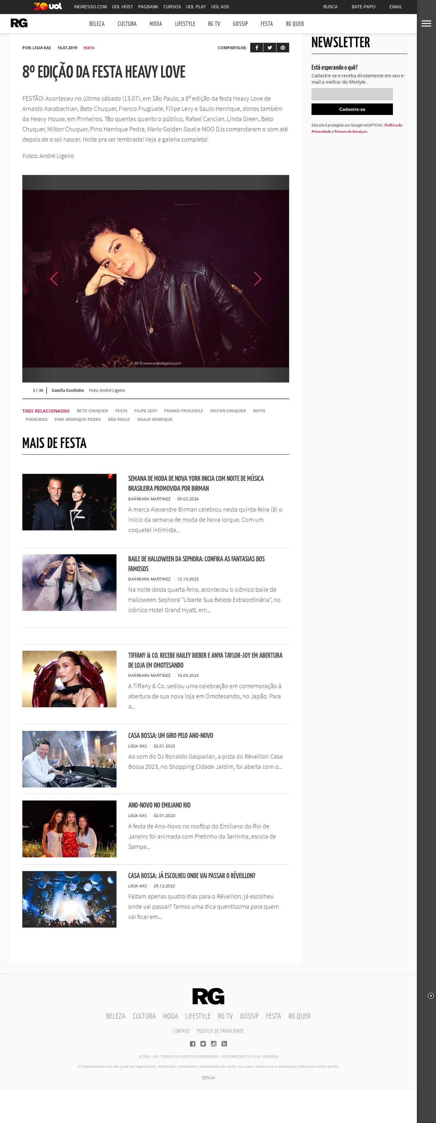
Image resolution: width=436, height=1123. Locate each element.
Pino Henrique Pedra (78, 419)
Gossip (240, 24)
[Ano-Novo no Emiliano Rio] (69, 855)
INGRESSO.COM (90, 6)
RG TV (214, 24)
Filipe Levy (145, 411)
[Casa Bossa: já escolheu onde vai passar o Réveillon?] (69, 925)
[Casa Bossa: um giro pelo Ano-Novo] (69, 785)
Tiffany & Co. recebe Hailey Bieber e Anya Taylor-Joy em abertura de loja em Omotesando (205, 660)
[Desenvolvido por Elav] (208, 1080)
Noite (259, 411)
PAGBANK (148, 6)
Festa (267, 24)
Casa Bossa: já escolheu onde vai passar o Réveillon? (191, 876)
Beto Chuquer (92, 411)
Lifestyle (185, 24)
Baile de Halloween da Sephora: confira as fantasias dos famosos (196, 564)
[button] (273, 279)
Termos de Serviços (351, 131)
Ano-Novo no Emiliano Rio (159, 805)
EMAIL (395, 6)
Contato (181, 1031)
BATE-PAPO (363, 6)
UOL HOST (122, 6)
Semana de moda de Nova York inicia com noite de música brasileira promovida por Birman (196, 483)
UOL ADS (220, 6)
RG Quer (295, 24)
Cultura (127, 24)
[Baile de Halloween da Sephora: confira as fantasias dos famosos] (69, 608)
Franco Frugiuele (183, 411)
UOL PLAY (196, 6)
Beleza (97, 24)
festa (121, 411)
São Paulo (119, 419)
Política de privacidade (220, 1031)
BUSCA (330, 6)
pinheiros (37, 419)
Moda (156, 24)
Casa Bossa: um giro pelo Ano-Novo (170, 736)
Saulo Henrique (155, 419)
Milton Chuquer (228, 411)
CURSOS (172, 6)
